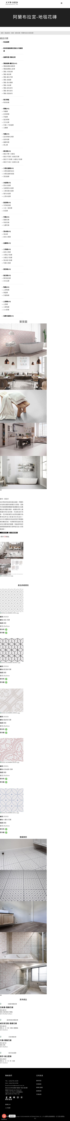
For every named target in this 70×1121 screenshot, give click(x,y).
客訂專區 (6, 99)
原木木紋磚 (7, 185)
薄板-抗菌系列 (8, 93)
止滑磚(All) (7, 301)
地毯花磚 (6, 222)
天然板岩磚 (7, 205)
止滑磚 (5, 304)
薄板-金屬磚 (7, 80)
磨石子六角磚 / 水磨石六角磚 (12, 159)
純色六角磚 (7, 252)
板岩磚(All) (7, 202)
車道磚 (5, 292)
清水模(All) (7, 231)
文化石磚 (6, 122)
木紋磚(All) (7, 182)
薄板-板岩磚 (7, 74)
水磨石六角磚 (7, 257)
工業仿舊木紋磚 (8, 191)
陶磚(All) (6, 287)
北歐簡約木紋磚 (8, 188)
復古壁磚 (6, 119)
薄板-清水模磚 (8, 82)
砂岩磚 (5, 211)
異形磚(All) (7, 269)
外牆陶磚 (6, 295)
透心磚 (5, 145)
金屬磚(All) (7, 243)
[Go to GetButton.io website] (4, 1119)
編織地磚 (6, 142)
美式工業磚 (7, 237)
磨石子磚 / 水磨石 (9, 154)
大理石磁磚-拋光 (8, 171)
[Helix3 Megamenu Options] (61, 2)
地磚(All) (6, 134)
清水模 (5, 234)
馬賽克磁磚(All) (8, 316)
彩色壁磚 (6, 114)
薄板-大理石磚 (8, 71)
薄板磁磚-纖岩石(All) (10, 63)
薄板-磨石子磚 (8, 77)
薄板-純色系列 (8, 88)
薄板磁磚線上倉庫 (9, 69)
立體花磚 (6, 225)
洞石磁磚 (6, 176)
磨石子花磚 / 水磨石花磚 (11, 156)
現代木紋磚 (7, 193)
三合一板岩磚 (7, 208)
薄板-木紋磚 (7, 85)
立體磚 (5, 127)
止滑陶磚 (6, 290)
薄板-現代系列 (8, 90)
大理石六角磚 (7, 255)
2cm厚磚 (6, 309)
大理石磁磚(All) (8, 168)
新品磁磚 (6, 42)
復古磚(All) (7, 275)
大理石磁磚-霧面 (8, 173)
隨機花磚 (6, 219)
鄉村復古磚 (7, 278)
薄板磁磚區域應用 (9, 66)
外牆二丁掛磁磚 (8, 125)
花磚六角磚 (7, 263)
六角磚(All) (7, 249)
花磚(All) (6, 217)
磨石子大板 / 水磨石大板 (11, 162)
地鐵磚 (5, 111)
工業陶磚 (6, 307)
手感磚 (5, 117)
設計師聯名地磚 (8, 136)
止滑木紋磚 (7, 196)
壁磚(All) (6, 108)
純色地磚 (6, 139)
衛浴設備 (6, 102)
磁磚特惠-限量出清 (9, 57)
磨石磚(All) (7, 151)
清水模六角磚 (7, 260)
